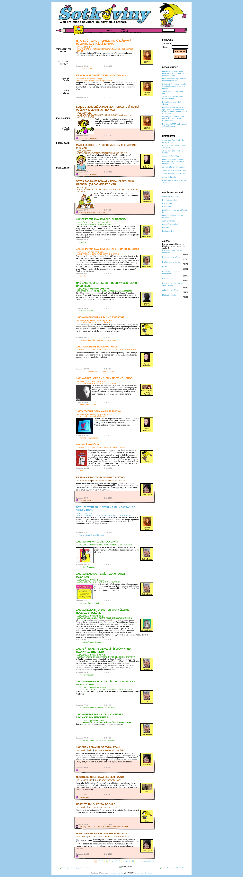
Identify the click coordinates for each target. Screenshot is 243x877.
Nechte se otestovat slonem (108, 780)
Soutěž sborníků (96, 252)
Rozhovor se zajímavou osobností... (172, 251)
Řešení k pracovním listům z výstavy (100, 477)
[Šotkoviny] (105, 14)
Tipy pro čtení (84, 535)
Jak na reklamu (97, 580)
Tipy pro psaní (111, 340)
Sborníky (82, 276)
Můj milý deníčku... (88, 444)
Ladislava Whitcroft (120, 827)
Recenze (98, 642)
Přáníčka (82, 438)
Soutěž (90, 311)
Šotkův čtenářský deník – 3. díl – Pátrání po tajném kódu (104, 515)
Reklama (82, 603)
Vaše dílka (81, 252)
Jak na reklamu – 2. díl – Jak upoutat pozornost (99, 582)
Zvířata (82, 798)
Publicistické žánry (86, 642)
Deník (81, 471)
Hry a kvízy (82, 47)
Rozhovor (99, 708)
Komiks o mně (168, 278)
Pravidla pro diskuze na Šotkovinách (101, 75)
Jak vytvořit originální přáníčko (98, 411)
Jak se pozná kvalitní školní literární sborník (107, 249)
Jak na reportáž (97, 721)
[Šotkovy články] (172, 15)
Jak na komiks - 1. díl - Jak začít (97, 541)
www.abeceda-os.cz (117, 873)
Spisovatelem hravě (86, 79)
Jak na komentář (98, 655)
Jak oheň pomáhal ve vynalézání (98, 747)
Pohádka (82, 372)
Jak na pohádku (104, 350)
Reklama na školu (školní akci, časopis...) (172, 284)
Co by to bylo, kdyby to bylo (95, 804)
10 (126, 861)
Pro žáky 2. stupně (105, 827)
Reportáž (111, 741)
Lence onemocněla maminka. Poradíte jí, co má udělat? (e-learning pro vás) (107, 108)
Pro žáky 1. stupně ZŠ (87, 827)
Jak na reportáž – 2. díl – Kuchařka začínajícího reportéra (99, 716)
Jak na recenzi (97, 616)
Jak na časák (83, 222)
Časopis (82, 212)
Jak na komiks (96, 545)
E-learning (83, 69)
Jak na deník (102, 448)
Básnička (82, 340)
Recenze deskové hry (171, 257)
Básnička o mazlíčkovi (96, 340)
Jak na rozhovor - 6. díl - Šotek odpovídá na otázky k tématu (105, 690)
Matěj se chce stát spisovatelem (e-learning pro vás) (102, 153)
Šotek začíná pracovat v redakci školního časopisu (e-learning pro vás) (105, 183)
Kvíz (81, 770)
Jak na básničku (104, 321)
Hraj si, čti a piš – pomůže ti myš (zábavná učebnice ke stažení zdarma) (103, 42)
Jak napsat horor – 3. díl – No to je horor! (104, 378)
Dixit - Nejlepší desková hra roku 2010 (101, 833)
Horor (164, 267)
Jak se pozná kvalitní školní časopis (101, 219)
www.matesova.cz (146, 873)
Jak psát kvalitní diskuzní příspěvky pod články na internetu (103, 650)
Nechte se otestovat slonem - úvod (100, 777)
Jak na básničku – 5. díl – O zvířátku (100, 317)
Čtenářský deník (97, 535)
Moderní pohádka (169, 295)
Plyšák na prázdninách (171, 262)
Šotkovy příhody (85, 513)
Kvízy (90, 750)
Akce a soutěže (84, 113)
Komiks (82, 567)
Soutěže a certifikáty (100, 222)
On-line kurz (93, 138)
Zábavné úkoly (85, 500)
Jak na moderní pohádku (124, 350)
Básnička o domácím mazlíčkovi (171, 273)
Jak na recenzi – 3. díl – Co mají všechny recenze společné (104, 618)
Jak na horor (103, 381)
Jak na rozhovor (98, 688)
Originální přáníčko (170, 290)
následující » (148, 861)
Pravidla (101, 79)
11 (130, 861)
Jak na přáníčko (104, 415)
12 (133, 861)
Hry (90, 47)
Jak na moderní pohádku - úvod (97, 346)
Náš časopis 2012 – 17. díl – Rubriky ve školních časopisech (104, 291)
